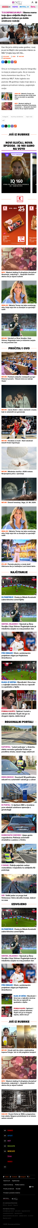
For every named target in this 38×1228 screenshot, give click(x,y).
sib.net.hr (18, 1211)
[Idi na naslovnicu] (17, 4)
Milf (3, 120)
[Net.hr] (15, 1199)
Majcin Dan (29, 117)
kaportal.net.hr (26, 1211)
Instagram (5, 117)
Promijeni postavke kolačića (11, 1193)
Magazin (11, 1146)
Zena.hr (10, 1205)
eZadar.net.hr (23, 1216)
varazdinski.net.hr (8, 1213)
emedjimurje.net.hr (8, 1211)
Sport (10, 1135)
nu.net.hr (30, 1216)
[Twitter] (6, 62)
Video (10, 1161)
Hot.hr (21, 56)
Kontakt (18, 1189)
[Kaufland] (19, 199)
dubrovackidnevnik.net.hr (10, 1216)
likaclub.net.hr (7, 1218)
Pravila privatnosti (8, 1189)
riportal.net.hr (18, 1213)
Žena (10, 1156)
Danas (10, 1130)
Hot (9, 1140)
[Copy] (15, 62)
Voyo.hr (15, 1205)
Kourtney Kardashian (17, 117)
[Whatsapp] (9, 62)
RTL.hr (5, 1205)
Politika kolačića (19, 1185)
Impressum (6, 1181)
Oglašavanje (15, 1181)
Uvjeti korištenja (8, 1185)
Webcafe (11, 1151)
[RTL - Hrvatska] (6, 1199)
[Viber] (12, 62)
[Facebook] (2, 62)
